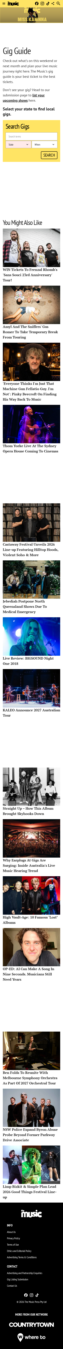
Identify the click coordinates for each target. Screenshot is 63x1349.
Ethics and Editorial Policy (19, 1250)
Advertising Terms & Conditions (22, 1257)
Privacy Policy (13, 1238)
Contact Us (12, 1285)
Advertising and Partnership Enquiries (24, 1273)
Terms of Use (13, 1244)
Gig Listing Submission (17, 1279)
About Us (11, 1231)
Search (49, 155)
